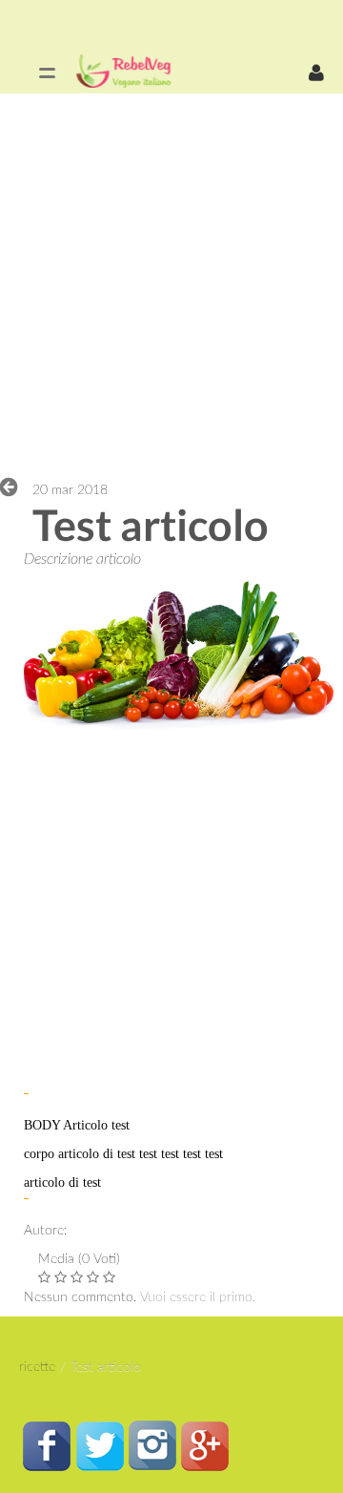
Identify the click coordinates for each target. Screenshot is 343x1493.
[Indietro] (14, 487)
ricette (37, 1367)
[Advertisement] (171, 284)
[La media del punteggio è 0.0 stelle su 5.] (46, 1277)
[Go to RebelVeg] (124, 71)
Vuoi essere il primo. (197, 1297)
